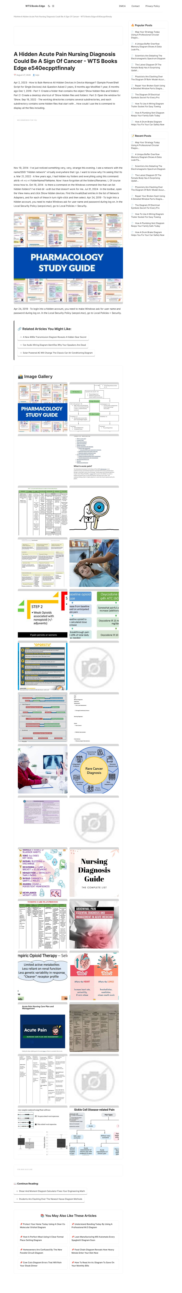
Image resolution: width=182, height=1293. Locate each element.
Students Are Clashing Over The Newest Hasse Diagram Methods (50, 1199)
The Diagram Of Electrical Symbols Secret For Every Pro (145, 96)
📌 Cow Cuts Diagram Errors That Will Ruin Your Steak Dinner (41, 1264)
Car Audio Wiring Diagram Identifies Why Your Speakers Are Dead (54, 345)
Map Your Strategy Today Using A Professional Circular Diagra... (145, 35)
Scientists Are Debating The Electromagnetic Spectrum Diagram (148, 57)
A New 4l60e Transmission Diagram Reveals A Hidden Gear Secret (54, 337)
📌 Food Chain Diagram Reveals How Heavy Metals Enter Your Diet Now (93, 1251)
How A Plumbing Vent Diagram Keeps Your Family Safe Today (147, 114)
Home (17, 16)
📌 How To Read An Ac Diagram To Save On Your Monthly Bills (93, 1264)
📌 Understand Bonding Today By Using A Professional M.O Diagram (92, 1226)
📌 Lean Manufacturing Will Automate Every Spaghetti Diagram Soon (93, 1238)
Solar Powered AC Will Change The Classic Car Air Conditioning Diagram (58, 353)
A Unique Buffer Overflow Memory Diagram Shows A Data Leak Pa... (146, 46)
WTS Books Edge (35, 6)
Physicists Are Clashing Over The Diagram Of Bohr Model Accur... (148, 78)
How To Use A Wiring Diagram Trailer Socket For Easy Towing (147, 105)
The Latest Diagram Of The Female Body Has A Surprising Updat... (146, 67)
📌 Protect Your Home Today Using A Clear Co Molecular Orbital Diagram (42, 1226)
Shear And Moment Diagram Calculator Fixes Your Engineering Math (52, 1191)
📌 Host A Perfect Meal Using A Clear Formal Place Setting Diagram (42, 1238)
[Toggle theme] (51, 6)
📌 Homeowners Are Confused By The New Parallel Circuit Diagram (41, 1251)
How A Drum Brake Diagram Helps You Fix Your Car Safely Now (147, 123)
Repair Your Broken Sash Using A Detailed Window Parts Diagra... (148, 87)
